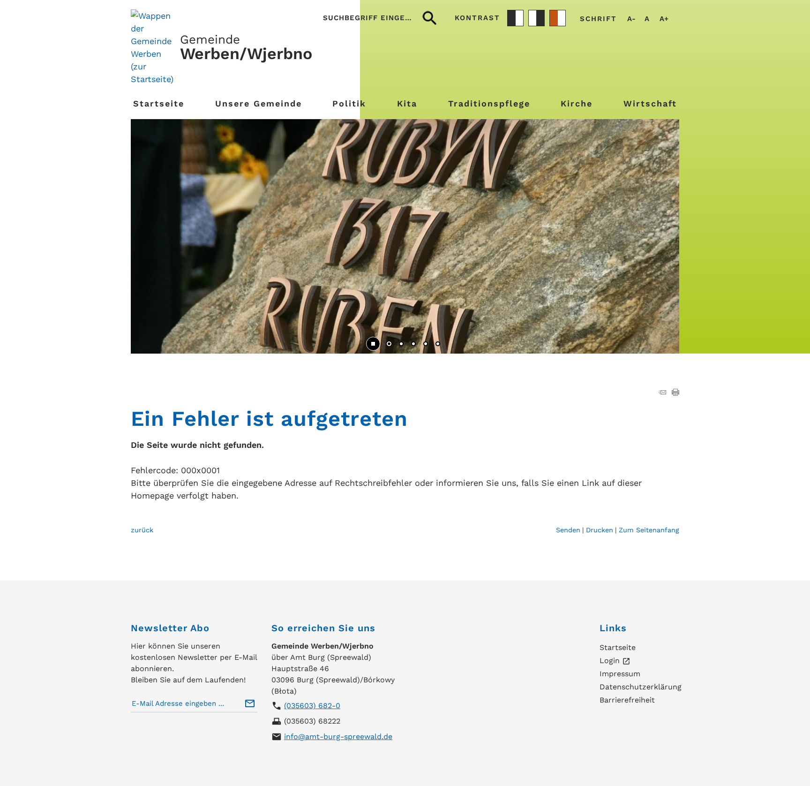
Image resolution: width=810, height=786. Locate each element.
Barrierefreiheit (627, 699)
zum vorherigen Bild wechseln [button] (152, 232)
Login (615, 661)
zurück (142, 530)
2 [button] (401, 345)
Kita (407, 103)
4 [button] (425, 345)
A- (631, 19)
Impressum (620, 673)
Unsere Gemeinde (258, 103)
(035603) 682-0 (312, 705)
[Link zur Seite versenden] (662, 393)
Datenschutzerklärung (641, 686)
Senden (568, 530)
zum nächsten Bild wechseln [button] (658, 232)
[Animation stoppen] (373, 344)
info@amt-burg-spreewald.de (338, 736)
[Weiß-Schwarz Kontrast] (536, 18)
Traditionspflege (489, 103)
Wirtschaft (650, 103)
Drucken (599, 530)
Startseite (158, 103)
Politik (349, 103)
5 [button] (438, 345)
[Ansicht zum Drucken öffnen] (675, 393)
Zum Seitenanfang (649, 530)
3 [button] (413, 345)
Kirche (576, 103)
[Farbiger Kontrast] (557, 18)
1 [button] (389, 345)
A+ (664, 19)
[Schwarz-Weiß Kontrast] (515, 18)
